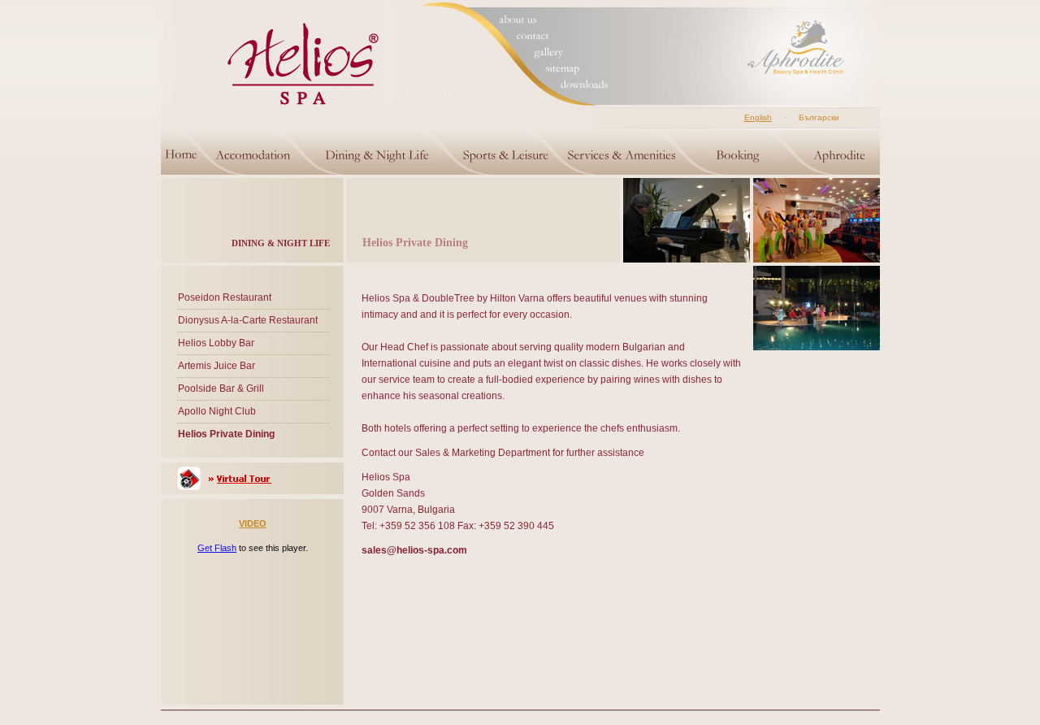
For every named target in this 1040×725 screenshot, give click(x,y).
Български (819, 117)
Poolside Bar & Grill (221, 388)
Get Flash (216, 548)
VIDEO (252, 523)
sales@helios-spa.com (414, 550)
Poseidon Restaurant (224, 297)
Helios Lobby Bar (216, 343)
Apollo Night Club (217, 411)
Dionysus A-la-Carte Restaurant (248, 320)
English (758, 117)
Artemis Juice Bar (216, 365)
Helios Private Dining (226, 434)
